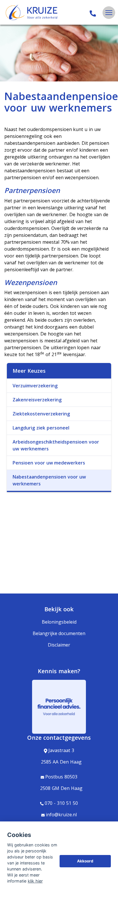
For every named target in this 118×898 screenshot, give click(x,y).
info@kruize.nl (61, 814)
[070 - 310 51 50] (93, 12)
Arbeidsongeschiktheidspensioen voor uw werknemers (56, 445)
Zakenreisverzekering (37, 400)
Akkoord (85, 861)
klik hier (35, 881)
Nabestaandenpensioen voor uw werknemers (49, 480)
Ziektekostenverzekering (41, 414)
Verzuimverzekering (35, 385)
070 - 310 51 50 (61, 803)
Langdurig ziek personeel (41, 428)
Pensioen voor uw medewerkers (49, 463)
